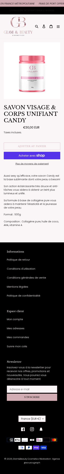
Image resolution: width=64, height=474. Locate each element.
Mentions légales (17, 286)
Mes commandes (18, 337)
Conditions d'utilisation (21, 268)
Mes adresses (15, 328)
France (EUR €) (31, 419)
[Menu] (58, 26)
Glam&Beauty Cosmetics (26, 458)
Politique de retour (18, 259)
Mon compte (15, 319)
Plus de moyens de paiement (32, 163)
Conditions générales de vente (26, 277)
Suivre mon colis (17, 346)
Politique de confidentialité (23, 295)
